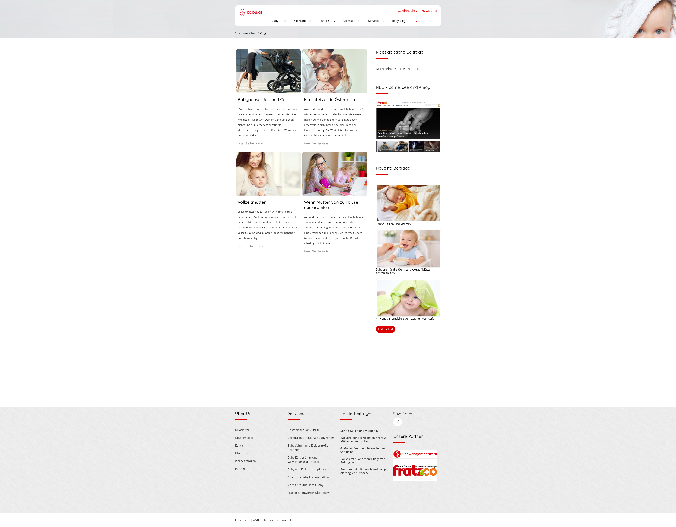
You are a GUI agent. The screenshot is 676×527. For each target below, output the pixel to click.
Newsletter (429, 10)
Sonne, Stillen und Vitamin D (395, 224)
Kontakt (240, 445)
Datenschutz (284, 520)
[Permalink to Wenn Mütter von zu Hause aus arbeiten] (334, 195)
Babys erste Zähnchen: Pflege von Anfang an (362, 460)
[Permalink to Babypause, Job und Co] (268, 92)
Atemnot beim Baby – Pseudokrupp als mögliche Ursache (364, 471)
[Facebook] (397, 422)
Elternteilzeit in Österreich (329, 99)
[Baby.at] (251, 10)
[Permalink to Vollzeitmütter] (268, 195)
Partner (240, 469)
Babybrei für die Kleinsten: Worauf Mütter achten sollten (404, 271)
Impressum (242, 520)
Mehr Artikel (385, 329)
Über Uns (241, 453)
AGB (256, 520)
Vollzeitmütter (252, 202)
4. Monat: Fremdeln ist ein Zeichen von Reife (405, 319)
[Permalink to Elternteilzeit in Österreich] (334, 92)
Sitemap (267, 520)
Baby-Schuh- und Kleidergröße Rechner (308, 448)
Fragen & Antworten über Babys (309, 493)
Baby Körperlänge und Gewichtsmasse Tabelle (303, 460)
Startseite (241, 33)
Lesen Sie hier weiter (250, 143)
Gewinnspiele (408, 10)
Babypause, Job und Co (262, 99)
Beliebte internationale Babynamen (311, 438)
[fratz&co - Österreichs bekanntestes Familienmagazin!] (415, 480)
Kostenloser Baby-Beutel (304, 430)
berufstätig (258, 33)
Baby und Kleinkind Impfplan (307, 469)
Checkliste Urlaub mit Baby (305, 485)
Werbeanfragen (245, 461)
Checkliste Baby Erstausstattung (309, 477)
